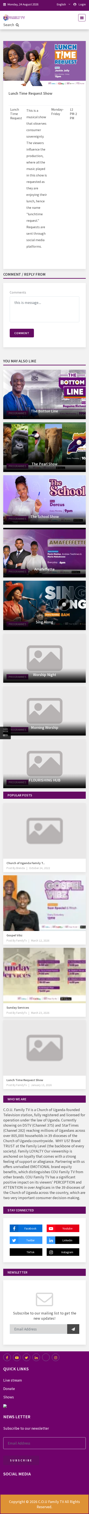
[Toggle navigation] (80, 17)
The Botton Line (44, 410)
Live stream (12, 1380)
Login (82, 4)
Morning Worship (44, 727)
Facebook (30, 1228)
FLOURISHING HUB (44, 780)
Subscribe (21, 1460)
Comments (18, 292)
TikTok (30, 1252)
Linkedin (67, 1240)
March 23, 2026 (40, 1012)
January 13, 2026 (41, 1085)
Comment (21, 333)
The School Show (44, 516)
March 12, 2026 (40, 940)
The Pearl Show (44, 463)
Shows (8, 1396)
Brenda (20, 868)
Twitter (30, 1240)
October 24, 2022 (39, 868)
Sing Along (44, 621)
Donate (9, 1388)
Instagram (67, 1252)
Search (8, 24)
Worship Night (44, 674)
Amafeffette (44, 569)
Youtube (67, 1228)
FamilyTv (21, 940)
